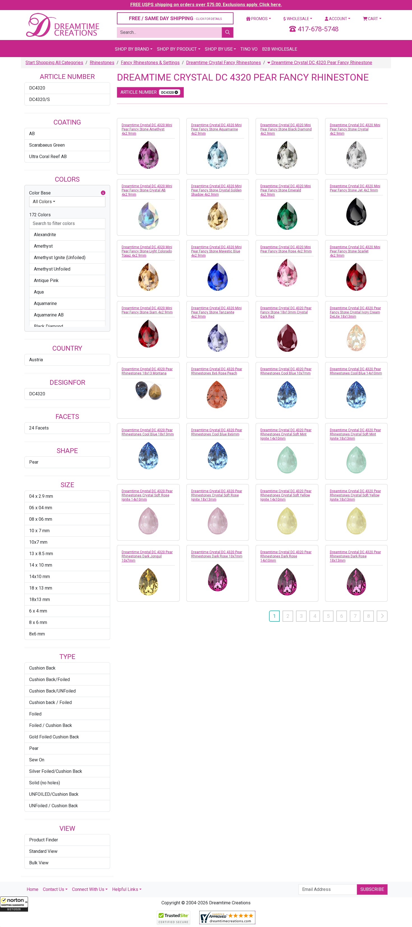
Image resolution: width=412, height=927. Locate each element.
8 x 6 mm (38, 622)
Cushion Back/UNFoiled (52, 691)
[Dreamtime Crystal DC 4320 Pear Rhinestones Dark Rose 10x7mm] (217, 578)
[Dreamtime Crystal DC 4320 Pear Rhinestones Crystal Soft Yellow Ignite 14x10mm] (287, 521)
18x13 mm (39, 599)
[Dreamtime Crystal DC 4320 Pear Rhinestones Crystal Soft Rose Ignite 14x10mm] (148, 521)
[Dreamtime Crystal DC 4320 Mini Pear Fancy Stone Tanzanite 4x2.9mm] (217, 338)
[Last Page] (382, 616)
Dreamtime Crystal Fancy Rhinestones (223, 62)
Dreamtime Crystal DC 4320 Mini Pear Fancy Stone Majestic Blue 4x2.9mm (216, 251)
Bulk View (38, 862)
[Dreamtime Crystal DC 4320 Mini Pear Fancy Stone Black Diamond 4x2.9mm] (287, 155)
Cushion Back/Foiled (49, 679)
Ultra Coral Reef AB (48, 156)
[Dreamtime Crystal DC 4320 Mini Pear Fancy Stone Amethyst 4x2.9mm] (148, 155)
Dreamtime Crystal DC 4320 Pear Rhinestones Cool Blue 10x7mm (285, 371)
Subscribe (372, 889)
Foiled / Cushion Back (50, 725)
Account (337, 19)
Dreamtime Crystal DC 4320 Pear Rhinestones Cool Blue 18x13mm (148, 432)
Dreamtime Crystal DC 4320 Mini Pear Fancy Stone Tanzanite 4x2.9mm (216, 312)
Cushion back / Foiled (50, 702)
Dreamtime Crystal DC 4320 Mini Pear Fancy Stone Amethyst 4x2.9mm (147, 129)
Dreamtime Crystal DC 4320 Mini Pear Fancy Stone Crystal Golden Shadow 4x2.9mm (216, 190)
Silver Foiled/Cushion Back (55, 771)
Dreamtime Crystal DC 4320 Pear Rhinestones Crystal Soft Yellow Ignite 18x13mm (355, 495)
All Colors (42, 201)
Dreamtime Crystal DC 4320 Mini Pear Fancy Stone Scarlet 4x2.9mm (355, 251)
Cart (372, 19)
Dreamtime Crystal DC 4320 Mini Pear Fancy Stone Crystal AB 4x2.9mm (147, 190)
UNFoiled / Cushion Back (53, 805)
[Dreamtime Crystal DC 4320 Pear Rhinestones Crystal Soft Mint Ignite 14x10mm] (287, 460)
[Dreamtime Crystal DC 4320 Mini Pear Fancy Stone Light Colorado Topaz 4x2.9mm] (148, 277)
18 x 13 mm (40, 588)
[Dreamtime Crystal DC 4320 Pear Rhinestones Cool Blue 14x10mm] (356, 395)
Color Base (40, 193)
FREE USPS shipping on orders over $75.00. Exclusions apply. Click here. (206, 4)
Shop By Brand (132, 49)
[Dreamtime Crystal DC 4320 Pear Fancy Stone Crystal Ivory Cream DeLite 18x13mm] (356, 338)
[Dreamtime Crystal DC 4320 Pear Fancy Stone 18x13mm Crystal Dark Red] (287, 338)
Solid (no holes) (44, 782)
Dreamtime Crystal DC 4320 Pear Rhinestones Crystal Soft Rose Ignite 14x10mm (147, 495)
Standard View (43, 851)
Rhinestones (102, 62)
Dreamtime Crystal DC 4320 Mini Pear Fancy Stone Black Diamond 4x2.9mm (286, 129)
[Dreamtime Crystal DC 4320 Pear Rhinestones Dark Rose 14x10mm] (287, 582)
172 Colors (40, 214)
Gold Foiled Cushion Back (54, 737)
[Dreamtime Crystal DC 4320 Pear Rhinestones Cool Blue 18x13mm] (148, 456)
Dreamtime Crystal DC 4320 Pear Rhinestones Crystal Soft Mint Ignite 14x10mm (285, 434)
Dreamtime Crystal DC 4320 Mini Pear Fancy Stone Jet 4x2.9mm (355, 188)
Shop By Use (219, 49)
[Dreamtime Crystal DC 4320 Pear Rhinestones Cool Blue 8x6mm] (217, 456)
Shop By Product (177, 49)
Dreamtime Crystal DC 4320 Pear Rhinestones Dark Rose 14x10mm (285, 556)
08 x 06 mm (40, 519)
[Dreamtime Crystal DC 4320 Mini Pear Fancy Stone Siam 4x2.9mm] (148, 334)
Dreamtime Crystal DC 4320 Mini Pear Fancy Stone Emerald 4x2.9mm (285, 190)
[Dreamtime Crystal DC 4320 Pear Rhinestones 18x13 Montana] (148, 390)
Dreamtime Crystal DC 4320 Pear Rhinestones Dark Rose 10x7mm (216, 554)
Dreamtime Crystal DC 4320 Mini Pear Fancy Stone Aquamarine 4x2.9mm (216, 129)
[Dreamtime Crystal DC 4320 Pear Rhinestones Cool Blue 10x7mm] (287, 395)
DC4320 (37, 88)
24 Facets (39, 428)
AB (32, 133)
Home (32, 889)
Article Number (148, 92)
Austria (36, 359)
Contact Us (53, 889)
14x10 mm (39, 576)
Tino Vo (249, 49)
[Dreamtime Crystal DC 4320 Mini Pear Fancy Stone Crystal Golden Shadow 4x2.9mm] (217, 216)
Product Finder (43, 839)
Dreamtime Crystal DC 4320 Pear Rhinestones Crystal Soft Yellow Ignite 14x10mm (285, 495)
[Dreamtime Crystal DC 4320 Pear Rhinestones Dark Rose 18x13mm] (356, 582)
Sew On (36, 759)
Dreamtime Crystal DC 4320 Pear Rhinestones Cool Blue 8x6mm (216, 432)
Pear (33, 462)
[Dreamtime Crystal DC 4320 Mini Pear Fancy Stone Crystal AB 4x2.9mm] (148, 216)
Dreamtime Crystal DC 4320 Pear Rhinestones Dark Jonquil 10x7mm (147, 556)
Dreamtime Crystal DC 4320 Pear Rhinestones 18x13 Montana (147, 371)
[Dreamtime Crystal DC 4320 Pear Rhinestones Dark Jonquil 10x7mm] (148, 582)
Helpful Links (125, 889)
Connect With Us (88, 889)
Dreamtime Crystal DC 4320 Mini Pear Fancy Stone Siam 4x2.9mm (147, 310)
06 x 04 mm (40, 507)
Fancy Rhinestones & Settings (150, 62)
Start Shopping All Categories (54, 62)
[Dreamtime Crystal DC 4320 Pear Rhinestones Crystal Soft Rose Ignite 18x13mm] (217, 521)
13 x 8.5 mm (41, 553)
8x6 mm (37, 634)
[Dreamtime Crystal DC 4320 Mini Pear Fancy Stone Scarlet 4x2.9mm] (356, 277)
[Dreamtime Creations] (62, 24)
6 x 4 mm (38, 611)
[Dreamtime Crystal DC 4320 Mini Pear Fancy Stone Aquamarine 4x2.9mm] (217, 155)
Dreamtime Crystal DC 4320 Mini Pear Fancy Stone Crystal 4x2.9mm (355, 129)
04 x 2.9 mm (41, 496)
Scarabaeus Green (47, 145)
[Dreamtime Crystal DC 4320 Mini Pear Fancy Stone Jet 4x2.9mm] (356, 212)
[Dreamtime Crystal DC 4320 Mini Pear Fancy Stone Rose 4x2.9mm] (287, 273)
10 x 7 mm (39, 530)
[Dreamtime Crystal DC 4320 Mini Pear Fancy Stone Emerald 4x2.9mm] (287, 216)
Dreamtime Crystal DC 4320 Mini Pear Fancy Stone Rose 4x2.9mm (286, 249)
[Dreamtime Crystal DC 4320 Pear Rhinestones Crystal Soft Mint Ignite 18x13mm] (356, 460)
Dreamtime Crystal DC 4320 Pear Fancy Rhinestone (321, 62)
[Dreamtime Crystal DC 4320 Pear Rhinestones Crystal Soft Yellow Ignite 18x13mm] (356, 521)
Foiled (35, 714)
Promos (259, 19)
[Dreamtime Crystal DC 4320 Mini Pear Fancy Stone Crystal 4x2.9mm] (356, 155)
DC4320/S (39, 99)
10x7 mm (38, 542)
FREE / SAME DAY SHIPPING (175, 18)
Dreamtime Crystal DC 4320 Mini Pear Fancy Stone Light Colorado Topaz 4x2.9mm (147, 251)
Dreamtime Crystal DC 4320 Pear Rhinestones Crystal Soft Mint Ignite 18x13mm (355, 434)
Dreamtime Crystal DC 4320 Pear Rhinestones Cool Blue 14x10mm (356, 371)
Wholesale (297, 19)
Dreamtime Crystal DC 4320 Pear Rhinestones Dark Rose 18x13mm (355, 556)
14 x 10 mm (40, 565)
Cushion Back (42, 668)
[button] (14, 904)
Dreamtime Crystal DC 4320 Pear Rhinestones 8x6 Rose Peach (216, 371)
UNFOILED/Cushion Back (53, 794)
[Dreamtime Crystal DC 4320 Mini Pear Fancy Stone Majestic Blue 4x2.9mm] (217, 277)
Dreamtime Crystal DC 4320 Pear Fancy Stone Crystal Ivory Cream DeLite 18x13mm (355, 312)
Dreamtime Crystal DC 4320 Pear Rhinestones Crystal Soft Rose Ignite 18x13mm (216, 495)
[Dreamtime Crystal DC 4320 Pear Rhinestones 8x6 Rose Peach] (217, 395)
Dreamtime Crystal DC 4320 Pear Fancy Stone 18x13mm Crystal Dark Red (285, 312)
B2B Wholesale (279, 49)
